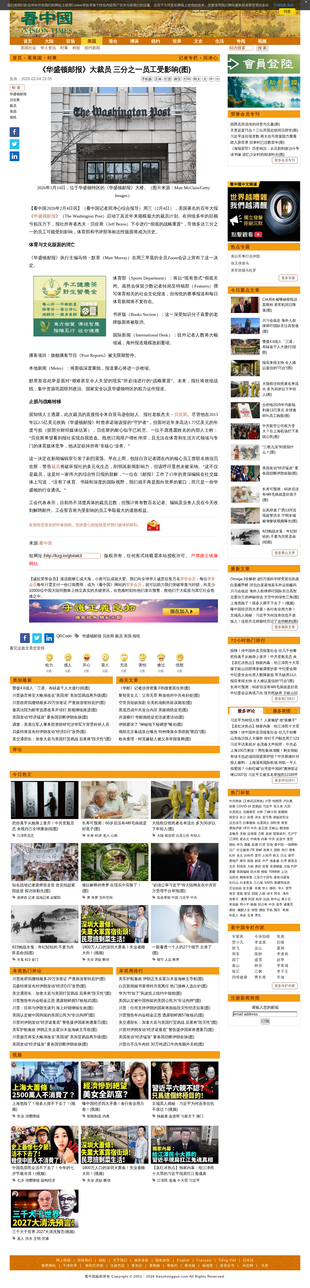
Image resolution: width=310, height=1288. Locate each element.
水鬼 (20, 959)
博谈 (134, 41)
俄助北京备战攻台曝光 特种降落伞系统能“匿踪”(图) (162, 732)
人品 (168, 959)
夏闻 (281, 948)
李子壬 (282, 971)
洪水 (28, 1238)
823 (28, 959)
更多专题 (288, 278)
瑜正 (236, 971)
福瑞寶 (207, 1265)
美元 (240, 855)
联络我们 (85, 1260)
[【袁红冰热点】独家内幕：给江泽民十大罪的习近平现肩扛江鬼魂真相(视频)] (184, 1128)
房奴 (98, 959)
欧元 (276, 855)
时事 (64, 48)
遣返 (240, 893)
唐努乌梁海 (281, 877)
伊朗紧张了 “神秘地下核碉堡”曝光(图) (151, 724)
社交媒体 (243, 850)
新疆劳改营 (282, 882)
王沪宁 (292, 833)
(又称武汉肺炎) (253, 801)
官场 (70, 41)
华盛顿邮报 (18, 94)
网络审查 (246, 877)
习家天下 (188, 1116)
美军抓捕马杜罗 (243, 270)
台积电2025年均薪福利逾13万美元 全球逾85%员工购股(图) (279, 410)
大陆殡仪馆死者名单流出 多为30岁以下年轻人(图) (280, 389)
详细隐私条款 (283, 5)
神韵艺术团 (94, 1265)
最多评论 (246, 711)
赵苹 (281, 960)
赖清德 (284, 828)
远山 (258, 948)
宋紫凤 (238, 936)
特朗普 (277, 801)
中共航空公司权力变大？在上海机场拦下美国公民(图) (280, 431)
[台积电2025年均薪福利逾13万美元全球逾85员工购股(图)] (245, 405)
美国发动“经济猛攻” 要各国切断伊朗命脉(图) (50, 717)
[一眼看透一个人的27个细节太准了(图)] (184, 908)
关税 (243, 833)
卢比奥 (288, 801)
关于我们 (120, 1260)
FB (252, 850)
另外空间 (106, 897)
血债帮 (174, 1116)
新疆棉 (282, 812)
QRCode (64, 636)
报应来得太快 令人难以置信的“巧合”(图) (262, 681)
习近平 (184, 897)
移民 (273, 888)
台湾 (283, 861)
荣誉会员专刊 (245, 114)
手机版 (147, 79)
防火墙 (255, 872)
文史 (198, 41)
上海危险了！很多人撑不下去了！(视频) (262, 603)
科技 (76, 48)
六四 (287, 806)
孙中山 (275, 899)
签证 (247, 893)
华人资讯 (48, 48)
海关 (232, 893)
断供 (105, 959)
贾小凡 (238, 942)
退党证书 (227, 1265)
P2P (294, 866)
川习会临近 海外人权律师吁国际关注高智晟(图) (280, 325)
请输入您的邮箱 (265, 1007)
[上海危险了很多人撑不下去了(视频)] (44, 1064)
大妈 (250, 866)
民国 (251, 899)
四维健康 (240, 977)
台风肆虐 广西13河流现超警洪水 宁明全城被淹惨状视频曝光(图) (279, 515)
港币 (291, 855)
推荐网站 (48, 1265)
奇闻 (241, 41)
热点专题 (240, 246)
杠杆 (232, 855)
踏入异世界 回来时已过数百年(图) (257, 142)
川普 (268, 801)
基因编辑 (243, 872)
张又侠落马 (240, 263)
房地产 (234, 861)
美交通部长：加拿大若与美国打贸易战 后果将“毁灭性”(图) (61, 739)
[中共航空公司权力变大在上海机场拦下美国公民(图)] (245, 426)
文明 (37, 1238)
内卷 (106, 1116)
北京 (232, 866)
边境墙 (252, 833)
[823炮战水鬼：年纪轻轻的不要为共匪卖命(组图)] (44, 908)
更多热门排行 (285, 699)
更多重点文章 (285, 553)
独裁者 (162, 1116)
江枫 (258, 971)
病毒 (232, 806)
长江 (243, 817)
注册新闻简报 (245, 998)
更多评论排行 (285, 780)
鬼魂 (172, 1180)
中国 (174, 897)
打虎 (262, 844)
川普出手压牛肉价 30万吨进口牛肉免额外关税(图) (161, 1044)
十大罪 (182, 1180)
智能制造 (94, 1116)
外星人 (234, 915)
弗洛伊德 (235, 828)
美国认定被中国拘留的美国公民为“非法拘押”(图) (53, 1015)
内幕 (264, 839)
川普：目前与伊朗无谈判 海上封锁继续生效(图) (52, 1008)
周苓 (236, 954)
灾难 (45, 1238)
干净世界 (70, 1265)
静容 (258, 965)
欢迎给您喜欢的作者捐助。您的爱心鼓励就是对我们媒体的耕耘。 (85, 525)
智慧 (254, 910)
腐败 (247, 844)
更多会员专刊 (285, 160)
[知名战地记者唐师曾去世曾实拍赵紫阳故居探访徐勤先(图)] (44, 846)
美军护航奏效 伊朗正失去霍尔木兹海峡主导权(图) (54, 1030)
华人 (265, 888)
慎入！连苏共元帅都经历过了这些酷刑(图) (264, 621)
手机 (269, 910)
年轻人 (195, 835)
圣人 (20, 1238)
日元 (283, 855)
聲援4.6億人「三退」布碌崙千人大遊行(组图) (51, 688)
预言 (277, 910)
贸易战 (257, 806)
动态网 (247, 1265)
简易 (281, 936)
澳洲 (244, 899)
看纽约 (172, 1265)
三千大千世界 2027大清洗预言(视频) (43, 1232)
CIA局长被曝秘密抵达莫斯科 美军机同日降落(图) (279, 304)
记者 (31, 897)
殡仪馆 (170, 835)
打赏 (167, 79)
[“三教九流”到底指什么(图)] (245, 447)
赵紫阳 (55, 897)
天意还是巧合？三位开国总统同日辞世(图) (264, 130)
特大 (197, 79)
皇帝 (279, 904)
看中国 (49, 22)
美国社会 (28, 48)
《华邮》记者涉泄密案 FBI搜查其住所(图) (154, 688)
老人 (106, 835)
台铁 (260, 812)
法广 (232, 850)
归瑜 (281, 942)
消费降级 (32, 1116)
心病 (114, 835)
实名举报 (163, 897)
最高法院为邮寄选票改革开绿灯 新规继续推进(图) (54, 710)
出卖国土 (235, 812)
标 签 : (17, 88)
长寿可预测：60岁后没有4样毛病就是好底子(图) (280, 494)
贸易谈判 (280, 833)
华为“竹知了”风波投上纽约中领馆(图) (150, 993)
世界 (177, 41)
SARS (268, 882)
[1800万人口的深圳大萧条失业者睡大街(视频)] (114, 908)
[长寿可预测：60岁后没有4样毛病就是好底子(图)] (114, 784)
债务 (292, 850)
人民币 (267, 855)
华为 (240, 844)
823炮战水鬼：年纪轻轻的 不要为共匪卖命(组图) (279, 536)
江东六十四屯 (263, 877)
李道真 (260, 942)
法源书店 (117, 1265)
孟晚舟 (234, 833)
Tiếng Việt (227, 1260)
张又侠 (278, 806)
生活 (219, 41)
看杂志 (137, 1265)
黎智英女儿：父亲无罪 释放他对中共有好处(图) (159, 695)
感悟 (262, 910)
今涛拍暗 (262, 936)
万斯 (261, 833)
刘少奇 (262, 904)
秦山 (236, 965)
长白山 (234, 882)
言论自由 (235, 888)
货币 (258, 855)
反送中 (281, 839)
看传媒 (190, 1265)
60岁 (98, 835)
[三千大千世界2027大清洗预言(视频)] (44, 1192)
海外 (286, 893)
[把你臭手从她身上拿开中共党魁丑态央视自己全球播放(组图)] (44, 784)
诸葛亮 (288, 904)
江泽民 (162, 1180)
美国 (91, 41)
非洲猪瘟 (276, 866)
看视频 (154, 1265)
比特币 (249, 855)
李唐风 (282, 954)
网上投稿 (63, 1260)
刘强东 (241, 866)
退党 (284, 823)
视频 (262, 41)
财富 (258, 861)
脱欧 (277, 850)
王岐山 (273, 828)
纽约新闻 (92, 48)
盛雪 (258, 960)
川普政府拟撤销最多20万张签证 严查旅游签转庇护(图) (58, 703)
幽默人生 (244, 910)
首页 (27, 41)
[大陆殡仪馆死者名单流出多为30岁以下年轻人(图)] (184, 784)
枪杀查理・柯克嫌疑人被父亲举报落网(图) (155, 739)
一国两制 (291, 844)
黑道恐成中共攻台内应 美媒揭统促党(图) (153, 710)
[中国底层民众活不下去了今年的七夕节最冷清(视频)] (44, 1128)
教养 (175, 959)
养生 (258, 915)
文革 (250, 915)
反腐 (255, 844)
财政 (250, 861)
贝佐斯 (15, 100)
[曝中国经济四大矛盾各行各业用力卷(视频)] (114, 1064)
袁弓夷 (267, 817)
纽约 (155, 41)
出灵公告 (182, 835)
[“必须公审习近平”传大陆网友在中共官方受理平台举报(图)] (184, 846)
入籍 (262, 893)
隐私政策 (162, 1260)
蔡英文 (292, 861)
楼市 (243, 861)
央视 (258, 888)
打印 (187, 79)
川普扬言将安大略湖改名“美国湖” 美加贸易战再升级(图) (59, 695)
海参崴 (274, 861)
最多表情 (281, 711)
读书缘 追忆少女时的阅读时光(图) (257, 154)
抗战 (266, 899)
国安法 (234, 817)
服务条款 (141, 1260)
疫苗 (250, 817)
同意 (287, 11)
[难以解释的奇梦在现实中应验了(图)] (114, 846)
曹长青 (260, 977)
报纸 (13, 117)
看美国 (35, 57)
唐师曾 (22, 897)
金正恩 (263, 828)
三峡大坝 (270, 812)
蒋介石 (286, 899)
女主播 (248, 888)
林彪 (253, 904)
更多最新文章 (285, 627)
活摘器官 (249, 812)
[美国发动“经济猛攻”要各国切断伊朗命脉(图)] (245, 468)
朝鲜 (259, 850)
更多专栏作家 (285, 986)
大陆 (49, 41)
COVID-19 (244, 806)
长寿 (90, 835)
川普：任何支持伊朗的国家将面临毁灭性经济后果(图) (164, 1008)
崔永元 (244, 839)
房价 (258, 866)
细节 (160, 959)
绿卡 (270, 893)
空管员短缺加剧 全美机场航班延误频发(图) (155, 703)
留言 (177, 79)
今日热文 (22, 774)
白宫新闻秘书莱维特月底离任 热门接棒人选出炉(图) (163, 986)
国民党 (275, 823)
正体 (158, 79)
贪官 (290, 839)
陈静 (258, 954)
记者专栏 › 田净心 (198, 57)
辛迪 (281, 977)
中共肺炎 (235, 801)
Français (204, 1260)
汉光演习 (235, 823)
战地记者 (42, 897)
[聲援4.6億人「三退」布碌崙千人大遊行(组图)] (245, 341)
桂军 (259, 899)
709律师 (274, 872)
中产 (265, 861)
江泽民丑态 (25, 835)
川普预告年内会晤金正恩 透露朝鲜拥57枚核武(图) (55, 1001)
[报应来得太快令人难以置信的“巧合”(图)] (245, 362)
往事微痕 (249, 823)
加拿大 (268, 850)
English (183, 1260)
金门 (34, 959)
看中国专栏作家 (248, 927)
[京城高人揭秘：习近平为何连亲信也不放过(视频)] (184, 1064)
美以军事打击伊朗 (245, 256)
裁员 (13, 106)
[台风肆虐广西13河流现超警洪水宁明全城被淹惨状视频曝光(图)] (245, 510)
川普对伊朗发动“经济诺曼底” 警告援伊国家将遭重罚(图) (59, 1022)
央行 (284, 850)
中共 (193, 897)
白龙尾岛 (246, 882)
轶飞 (236, 948)
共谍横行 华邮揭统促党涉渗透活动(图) (151, 717)
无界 (265, 1265)
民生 (277, 893)
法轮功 (234, 877)
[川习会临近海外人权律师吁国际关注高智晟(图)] (245, 320)
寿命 (243, 915)
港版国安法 (281, 817)
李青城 (282, 965)
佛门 (199, 1116)
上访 (284, 872)
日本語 (248, 1260)
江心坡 (258, 882)
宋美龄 (234, 904)
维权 (264, 872)
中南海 (255, 839)
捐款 (102, 1260)
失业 (90, 959)
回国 (255, 893)
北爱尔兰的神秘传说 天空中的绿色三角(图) (264, 597)
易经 (232, 910)
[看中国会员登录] (264, 64)
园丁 (236, 960)
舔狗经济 (48, 1180)
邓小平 (244, 904)
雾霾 (232, 872)
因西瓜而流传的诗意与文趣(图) (255, 124)
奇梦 (94, 897)
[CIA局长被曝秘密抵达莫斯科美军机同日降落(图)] (245, 299)
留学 (289, 888)
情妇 (232, 844)
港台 (113, 41)
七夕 (20, 1180)
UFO (246, 828)
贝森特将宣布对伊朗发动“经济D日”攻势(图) (49, 732)
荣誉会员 (188, 579)
